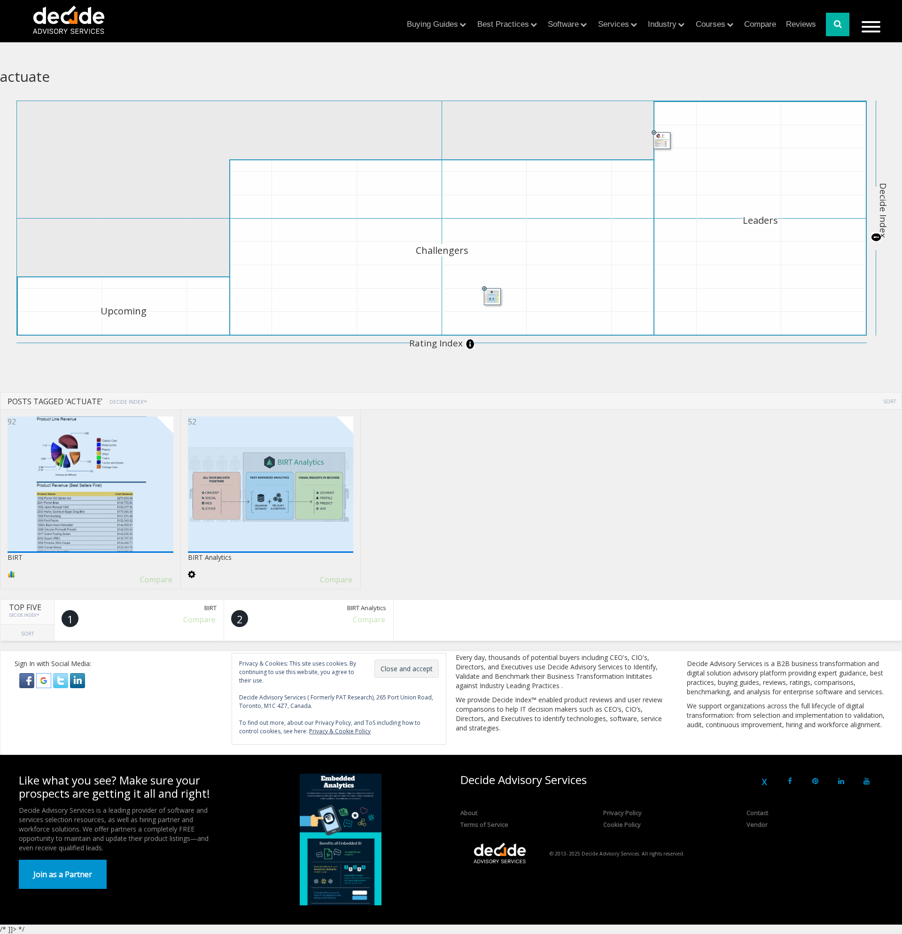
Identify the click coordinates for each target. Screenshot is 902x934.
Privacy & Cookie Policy (340, 731)
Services (613, 24)
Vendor (757, 824)
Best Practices (503, 24)
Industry (662, 24)
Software (563, 24)
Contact (757, 812)
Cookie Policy (622, 824)
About (468, 812)
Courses (710, 24)
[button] (27, 679)
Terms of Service (484, 824)
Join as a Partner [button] (62, 874)
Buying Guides (432, 24)
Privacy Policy (622, 812)
